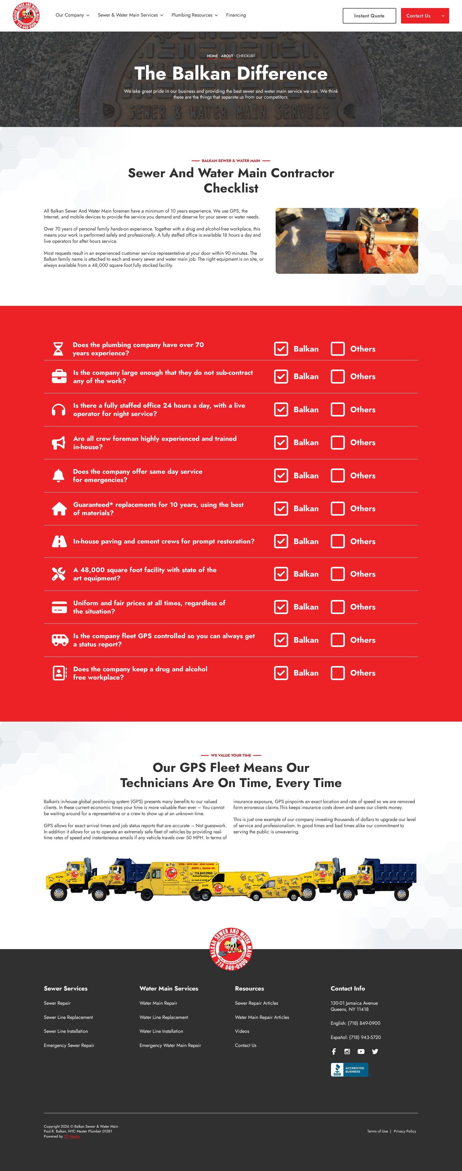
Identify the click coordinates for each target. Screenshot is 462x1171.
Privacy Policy (405, 1131)
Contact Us (418, 15)
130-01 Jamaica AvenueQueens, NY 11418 (354, 1006)
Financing (236, 15)
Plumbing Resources (192, 15)
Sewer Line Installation (66, 1031)
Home (212, 56)
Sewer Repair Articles (256, 1003)
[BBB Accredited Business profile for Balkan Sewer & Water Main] (351, 1070)
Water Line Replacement (164, 1017)
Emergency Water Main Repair (170, 1045)
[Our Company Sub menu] (88, 15)
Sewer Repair (57, 1003)
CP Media (72, 1136)
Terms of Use (377, 1131)
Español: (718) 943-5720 (356, 1037)
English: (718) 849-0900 (355, 1023)
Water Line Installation (161, 1031)
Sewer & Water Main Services (128, 15)
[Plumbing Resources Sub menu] (216, 15)
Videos (242, 1031)
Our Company (70, 15)
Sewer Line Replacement (68, 1017)
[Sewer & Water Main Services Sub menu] (162, 15)
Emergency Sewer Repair (69, 1045)
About (227, 56)
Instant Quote (369, 15)
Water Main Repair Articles (262, 1017)
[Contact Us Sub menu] (443, 16)
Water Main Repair (158, 1003)
